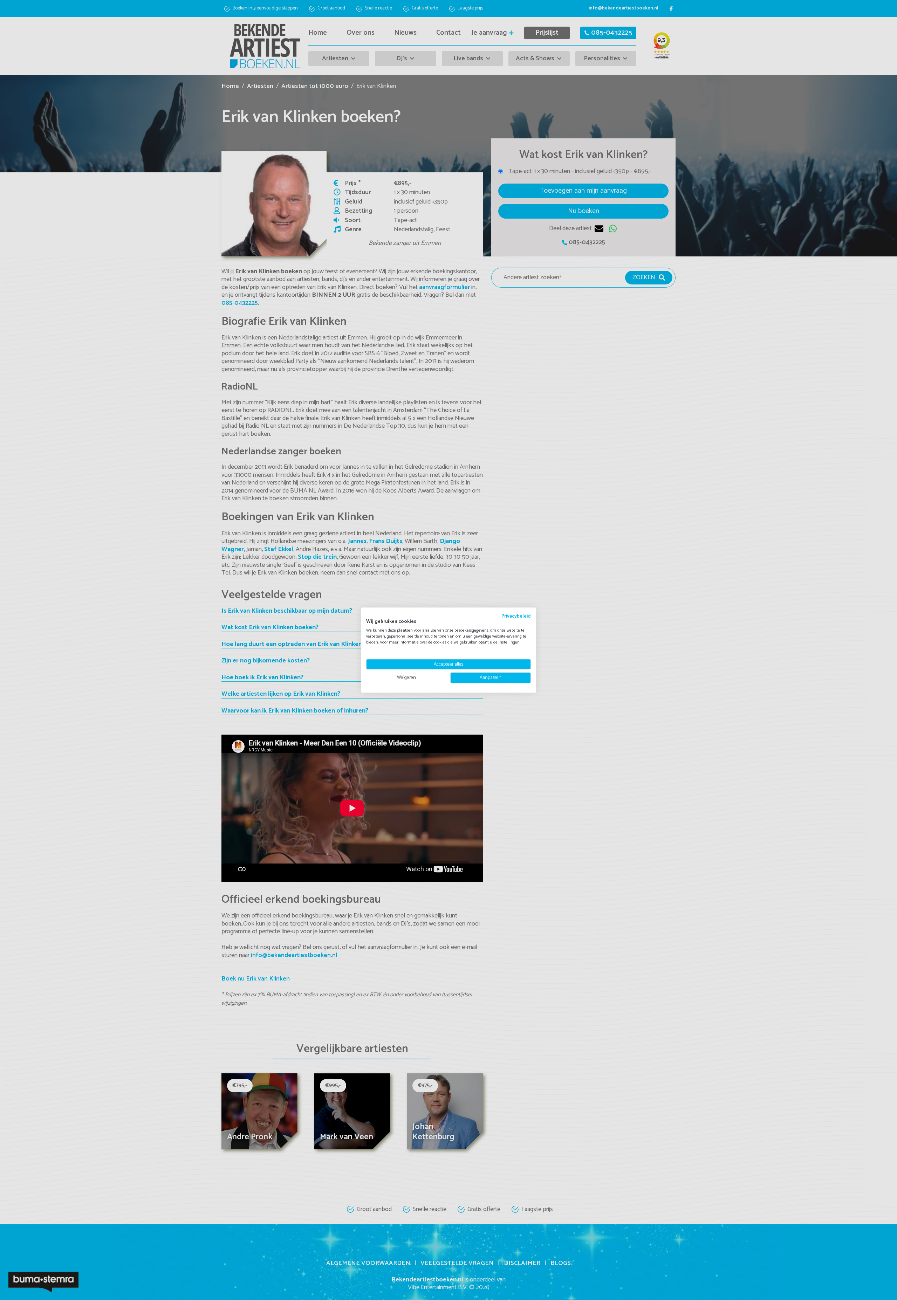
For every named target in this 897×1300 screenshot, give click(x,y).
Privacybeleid (516, 616)
